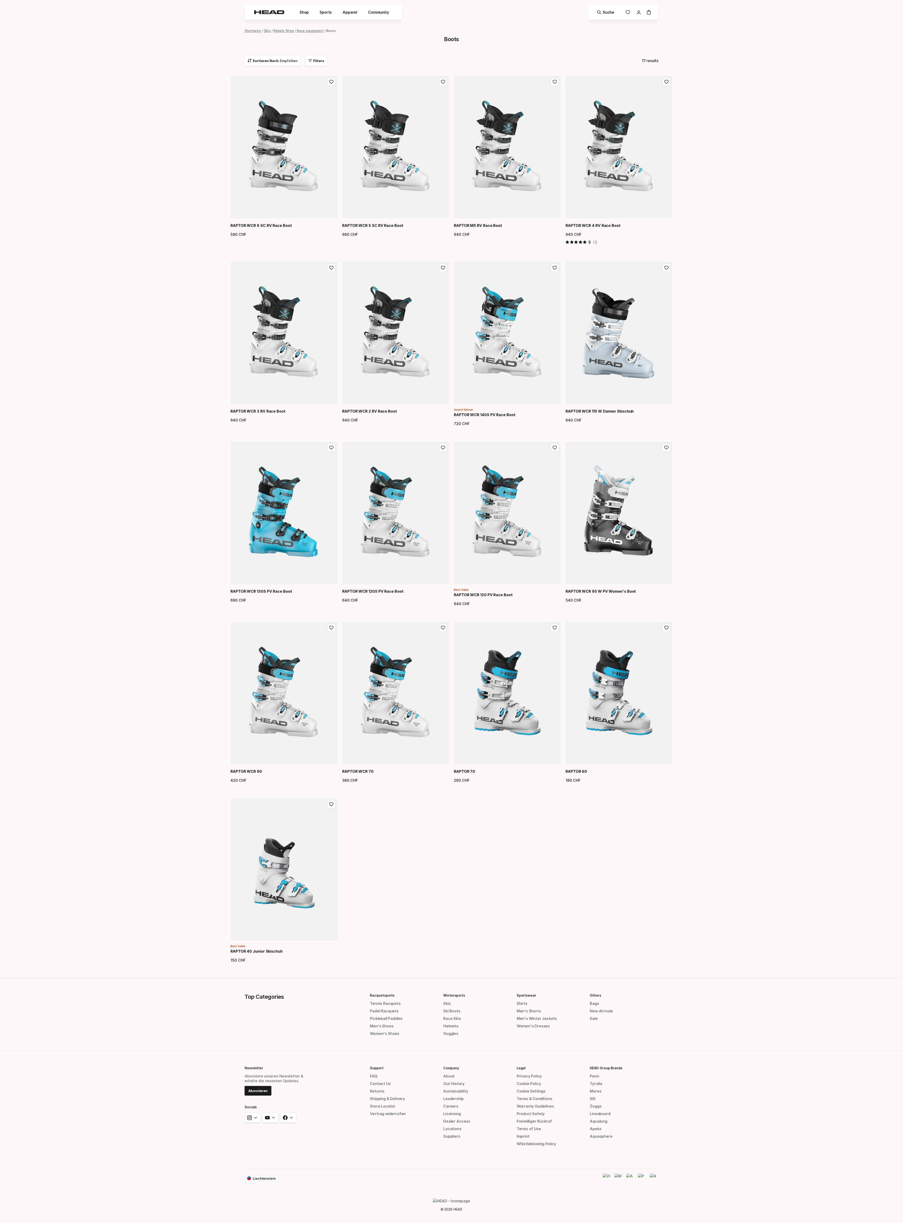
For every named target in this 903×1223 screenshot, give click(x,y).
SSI (592, 1098)
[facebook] (288, 1118)
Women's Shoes (384, 1033)
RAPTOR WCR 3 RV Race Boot (257, 411)
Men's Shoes (381, 1026)
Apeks (595, 1128)
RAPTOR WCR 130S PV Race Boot (261, 591)
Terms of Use (529, 1128)
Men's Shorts (529, 1011)
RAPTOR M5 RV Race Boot (478, 225)
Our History (453, 1083)
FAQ (373, 1076)
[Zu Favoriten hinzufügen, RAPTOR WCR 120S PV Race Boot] (443, 447)
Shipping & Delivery (387, 1098)
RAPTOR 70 (464, 771)
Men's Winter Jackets (537, 1018)
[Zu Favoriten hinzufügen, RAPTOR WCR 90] (331, 627)
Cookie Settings (531, 1091)
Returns (377, 1091)
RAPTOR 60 (576, 771)
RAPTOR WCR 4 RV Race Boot (593, 225)
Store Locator (383, 1106)
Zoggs (595, 1106)
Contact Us (380, 1083)
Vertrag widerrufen (388, 1113)
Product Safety (531, 1113)
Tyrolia (596, 1083)
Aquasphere (601, 1136)
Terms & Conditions (534, 1098)
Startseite (253, 31)
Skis (267, 31)
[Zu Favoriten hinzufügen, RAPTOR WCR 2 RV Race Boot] (443, 268)
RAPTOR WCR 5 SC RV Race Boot (372, 225)
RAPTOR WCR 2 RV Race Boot (369, 411)
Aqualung (598, 1121)
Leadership (453, 1098)
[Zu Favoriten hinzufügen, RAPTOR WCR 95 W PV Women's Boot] (666, 447)
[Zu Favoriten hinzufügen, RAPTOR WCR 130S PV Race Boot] (331, 447)
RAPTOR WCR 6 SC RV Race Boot (261, 225)
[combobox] (273, 60)
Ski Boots (451, 1011)
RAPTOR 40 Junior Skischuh (256, 951)
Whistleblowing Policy (536, 1143)
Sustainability (455, 1091)
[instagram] (253, 1118)
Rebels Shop (283, 31)
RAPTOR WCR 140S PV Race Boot (484, 414)
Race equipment (310, 31)
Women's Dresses (533, 1026)
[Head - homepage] (269, 12)
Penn (594, 1076)
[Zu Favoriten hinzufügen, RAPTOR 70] (555, 627)
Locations (452, 1128)
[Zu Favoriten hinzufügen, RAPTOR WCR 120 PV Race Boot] (555, 447)
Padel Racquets (384, 1011)
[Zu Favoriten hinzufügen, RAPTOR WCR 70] (443, 627)
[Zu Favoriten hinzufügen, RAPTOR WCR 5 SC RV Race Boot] (443, 82)
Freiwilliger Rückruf (534, 1121)
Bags (594, 1003)
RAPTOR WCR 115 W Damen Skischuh (600, 411)
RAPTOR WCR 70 (357, 771)
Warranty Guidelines (535, 1106)
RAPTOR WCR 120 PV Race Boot (483, 594)
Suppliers (451, 1136)
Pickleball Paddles (386, 1018)
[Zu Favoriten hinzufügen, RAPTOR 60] (666, 627)
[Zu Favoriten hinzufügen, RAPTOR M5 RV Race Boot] (555, 82)
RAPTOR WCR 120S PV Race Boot (373, 591)
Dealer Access (456, 1121)
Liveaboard (600, 1113)
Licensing (452, 1113)
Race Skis (452, 1018)
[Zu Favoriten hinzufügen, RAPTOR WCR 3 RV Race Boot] (331, 268)
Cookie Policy (529, 1083)
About (449, 1076)
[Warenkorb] (648, 12)
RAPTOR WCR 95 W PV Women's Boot (601, 591)
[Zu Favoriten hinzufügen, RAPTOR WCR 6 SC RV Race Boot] (331, 82)
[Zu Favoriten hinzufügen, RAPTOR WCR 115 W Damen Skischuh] (666, 268)
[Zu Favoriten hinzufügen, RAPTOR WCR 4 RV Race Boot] (666, 82)
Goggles (450, 1033)
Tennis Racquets (385, 1003)
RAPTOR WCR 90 (246, 771)
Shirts (522, 1003)
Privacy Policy (529, 1076)
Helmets (451, 1026)
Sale (594, 1018)
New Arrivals (601, 1011)
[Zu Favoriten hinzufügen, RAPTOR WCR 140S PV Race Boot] (555, 268)
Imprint (523, 1136)
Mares (595, 1091)
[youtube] (270, 1118)
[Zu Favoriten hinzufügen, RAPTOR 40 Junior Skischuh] (331, 804)
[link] (628, 12)
